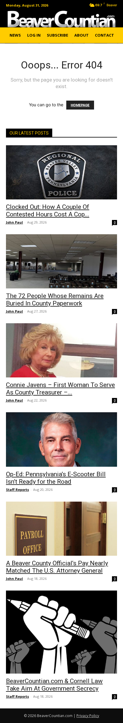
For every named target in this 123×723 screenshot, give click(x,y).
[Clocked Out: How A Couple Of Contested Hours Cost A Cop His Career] (61, 172)
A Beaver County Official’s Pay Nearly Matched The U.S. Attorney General (57, 567)
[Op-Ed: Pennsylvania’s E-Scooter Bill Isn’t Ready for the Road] (61, 439)
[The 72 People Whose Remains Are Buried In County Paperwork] (61, 261)
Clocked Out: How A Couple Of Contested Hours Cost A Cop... (47, 210)
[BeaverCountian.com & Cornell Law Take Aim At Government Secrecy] (61, 632)
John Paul (14, 222)
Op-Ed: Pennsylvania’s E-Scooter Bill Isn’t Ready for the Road (56, 478)
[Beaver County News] (61, 19)
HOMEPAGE (80, 105)
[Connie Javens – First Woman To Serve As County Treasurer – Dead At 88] (61, 350)
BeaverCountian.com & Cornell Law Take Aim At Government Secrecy (54, 684)
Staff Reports (17, 489)
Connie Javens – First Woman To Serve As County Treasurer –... (60, 388)
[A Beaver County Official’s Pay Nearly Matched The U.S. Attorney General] (61, 529)
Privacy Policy (87, 715)
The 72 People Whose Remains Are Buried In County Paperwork (55, 299)
